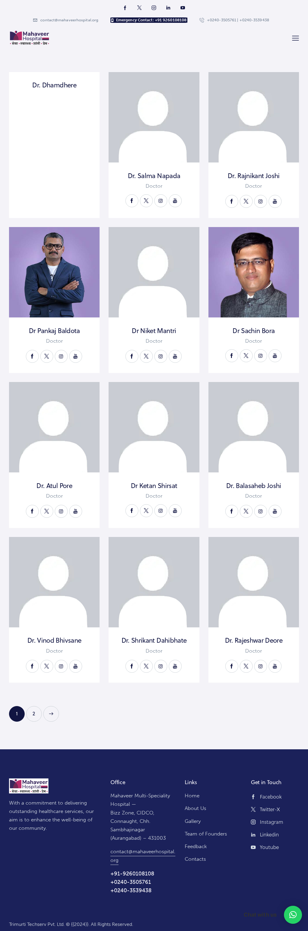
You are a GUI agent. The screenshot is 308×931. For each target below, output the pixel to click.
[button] (293, 915)
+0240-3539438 (131, 890)
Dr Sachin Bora (254, 331)
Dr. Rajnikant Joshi (253, 176)
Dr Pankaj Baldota (54, 331)
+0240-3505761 (130, 882)
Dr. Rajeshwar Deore (253, 640)
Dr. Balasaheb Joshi (253, 486)
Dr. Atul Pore (54, 486)
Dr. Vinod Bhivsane (54, 640)
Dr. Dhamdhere (54, 85)
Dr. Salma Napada (154, 176)
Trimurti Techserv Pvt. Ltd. (37, 924)
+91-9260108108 (132, 873)
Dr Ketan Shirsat (154, 486)
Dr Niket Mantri (154, 331)
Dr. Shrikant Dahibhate (154, 640)
